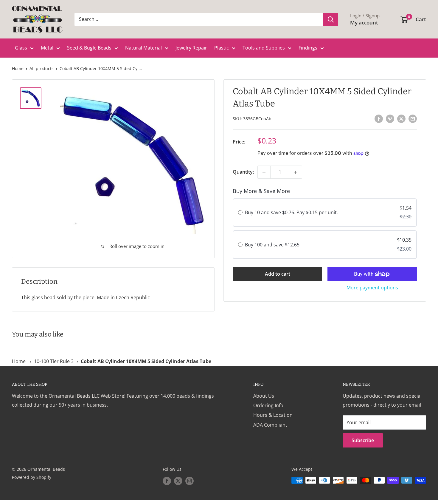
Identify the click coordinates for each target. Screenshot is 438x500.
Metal (47, 47)
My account (364, 22)
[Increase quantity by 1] (295, 172)
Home (18, 68)
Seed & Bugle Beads (89, 47)
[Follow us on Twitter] (178, 481)
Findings (308, 47)
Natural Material (143, 47)
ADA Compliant (270, 425)
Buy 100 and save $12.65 (272, 245)
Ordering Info (268, 405)
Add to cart (277, 274)
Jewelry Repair (191, 47)
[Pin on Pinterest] (390, 118)
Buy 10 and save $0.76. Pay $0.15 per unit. (291, 212)
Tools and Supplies (264, 47)
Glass (21, 47)
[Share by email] (413, 118)
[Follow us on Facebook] (167, 481)
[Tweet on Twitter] (401, 118)
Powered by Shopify (31, 477)
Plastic (221, 47)
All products (41, 68)
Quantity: (243, 172)
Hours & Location (273, 415)
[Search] (330, 19)
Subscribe (363, 440)
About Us (263, 396)
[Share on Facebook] (379, 118)
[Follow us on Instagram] (189, 481)
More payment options (372, 288)
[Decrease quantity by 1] (264, 172)
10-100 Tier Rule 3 (54, 361)
